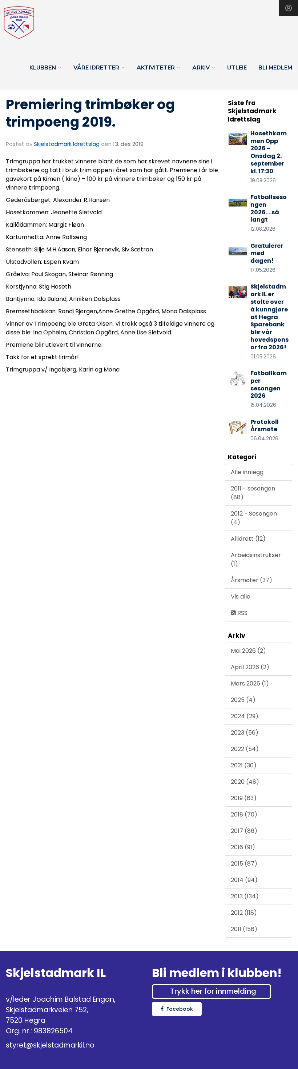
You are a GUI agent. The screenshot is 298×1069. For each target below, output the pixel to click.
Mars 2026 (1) (250, 683)
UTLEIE (237, 68)
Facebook (179, 1009)
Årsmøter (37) (251, 580)
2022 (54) (245, 749)
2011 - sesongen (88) (253, 492)
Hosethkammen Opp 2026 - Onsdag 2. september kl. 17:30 (268, 152)
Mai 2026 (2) (248, 651)
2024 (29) (244, 716)
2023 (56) (244, 732)
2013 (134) (245, 896)
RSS (241, 613)
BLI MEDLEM (275, 68)
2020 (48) (245, 782)
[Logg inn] (288, 8)
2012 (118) (244, 913)
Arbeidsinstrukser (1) (256, 559)
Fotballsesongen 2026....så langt (268, 208)
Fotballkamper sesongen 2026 (268, 384)
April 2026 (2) (250, 667)
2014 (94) (244, 880)
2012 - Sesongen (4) (254, 517)
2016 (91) (243, 847)
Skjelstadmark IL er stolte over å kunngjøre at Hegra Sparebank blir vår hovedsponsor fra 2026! (269, 316)
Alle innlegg (247, 472)
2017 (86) (244, 831)
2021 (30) (244, 765)
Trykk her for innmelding (213, 991)
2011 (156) (244, 929)
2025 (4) (243, 700)
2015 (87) (244, 863)
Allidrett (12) (248, 538)
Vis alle (240, 596)
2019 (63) (244, 798)
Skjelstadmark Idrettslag (67, 144)
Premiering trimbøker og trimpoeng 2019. (90, 113)
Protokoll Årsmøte (264, 426)
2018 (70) (244, 814)
